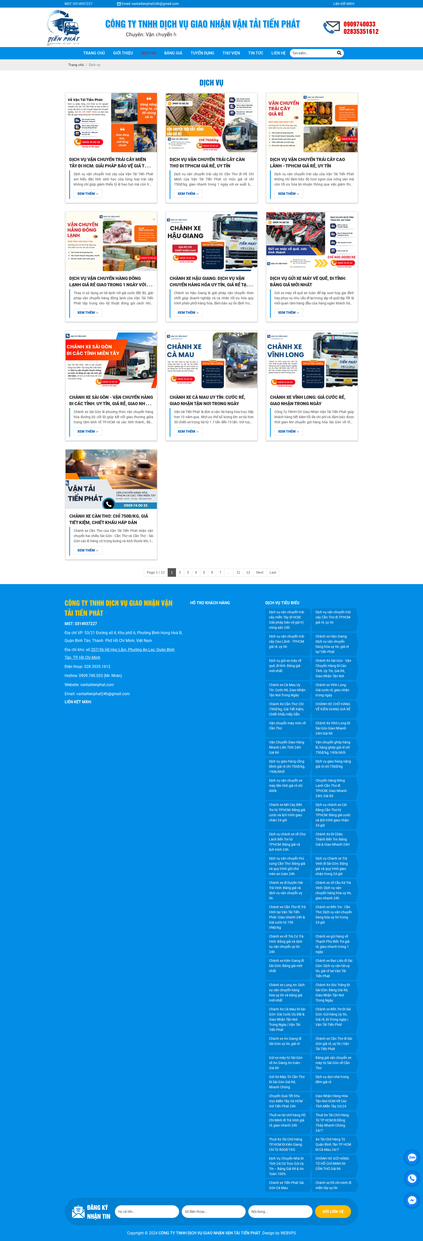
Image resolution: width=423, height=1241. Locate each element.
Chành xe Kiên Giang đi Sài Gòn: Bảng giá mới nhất (286, 966)
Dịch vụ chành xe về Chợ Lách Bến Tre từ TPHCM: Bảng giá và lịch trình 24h (287, 842)
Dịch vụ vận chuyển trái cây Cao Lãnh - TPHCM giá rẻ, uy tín (286, 641)
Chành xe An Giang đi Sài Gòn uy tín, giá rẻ (285, 1041)
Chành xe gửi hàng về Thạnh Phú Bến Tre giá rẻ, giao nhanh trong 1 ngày (333, 944)
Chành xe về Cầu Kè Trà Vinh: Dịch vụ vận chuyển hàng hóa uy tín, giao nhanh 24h (334, 890)
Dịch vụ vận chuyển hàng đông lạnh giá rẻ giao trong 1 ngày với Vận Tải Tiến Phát (107, 285)
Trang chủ (94, 53)
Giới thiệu (123, 53)
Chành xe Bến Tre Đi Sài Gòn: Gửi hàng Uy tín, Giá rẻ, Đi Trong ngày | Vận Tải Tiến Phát (333, 1017)
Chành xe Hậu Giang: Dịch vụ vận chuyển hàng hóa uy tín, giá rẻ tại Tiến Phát (209, 285)
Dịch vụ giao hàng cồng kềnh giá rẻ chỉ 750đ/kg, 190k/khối (287, 766)
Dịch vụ (148, 53)
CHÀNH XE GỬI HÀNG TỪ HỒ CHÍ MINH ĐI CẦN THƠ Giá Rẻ (332, 1163)
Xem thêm (86, 194)
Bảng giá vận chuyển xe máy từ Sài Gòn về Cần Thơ (333, 1063)
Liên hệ (278, 53)
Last (273, 572)
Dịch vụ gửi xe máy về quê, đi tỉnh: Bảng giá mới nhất (285, 666)
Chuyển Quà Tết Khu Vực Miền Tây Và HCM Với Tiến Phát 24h (286, 1101)
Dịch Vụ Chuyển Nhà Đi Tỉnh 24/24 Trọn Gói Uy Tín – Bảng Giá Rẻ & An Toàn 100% (286, 1166)
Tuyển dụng (202, 53)
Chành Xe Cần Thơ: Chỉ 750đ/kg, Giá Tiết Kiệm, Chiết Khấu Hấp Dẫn (286, 709)
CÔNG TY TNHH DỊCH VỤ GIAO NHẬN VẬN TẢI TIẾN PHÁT (209, 1233)
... (228, 572)
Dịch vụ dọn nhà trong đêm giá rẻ (332, 1079)
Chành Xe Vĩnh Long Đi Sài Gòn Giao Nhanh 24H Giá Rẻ (333, 728)
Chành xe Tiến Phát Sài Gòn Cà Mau (286, 1185)
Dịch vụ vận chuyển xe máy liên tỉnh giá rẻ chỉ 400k (285, 785)
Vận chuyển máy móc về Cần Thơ (287, 725)
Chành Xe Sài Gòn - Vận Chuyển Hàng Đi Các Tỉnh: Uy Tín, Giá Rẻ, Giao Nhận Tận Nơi (111, 404)
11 (238, 572)
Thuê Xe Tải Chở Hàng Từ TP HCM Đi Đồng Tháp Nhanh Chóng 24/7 (332, 1122)
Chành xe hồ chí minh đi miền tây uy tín (333, 1185)
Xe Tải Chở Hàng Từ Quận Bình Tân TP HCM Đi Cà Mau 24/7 (333, 1144)
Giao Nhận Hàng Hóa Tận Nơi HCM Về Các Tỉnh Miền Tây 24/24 (332, 1101)
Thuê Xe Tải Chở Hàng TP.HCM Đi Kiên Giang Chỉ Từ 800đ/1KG (285, 1144)
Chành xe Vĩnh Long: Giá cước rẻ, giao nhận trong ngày (332, 690)
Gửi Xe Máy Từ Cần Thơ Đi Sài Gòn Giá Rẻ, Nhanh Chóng (287, 1082)
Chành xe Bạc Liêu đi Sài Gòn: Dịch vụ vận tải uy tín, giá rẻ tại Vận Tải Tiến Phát (334, 968)
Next (259, 572)
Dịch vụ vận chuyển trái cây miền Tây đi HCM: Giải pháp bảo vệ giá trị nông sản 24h (109, 166)
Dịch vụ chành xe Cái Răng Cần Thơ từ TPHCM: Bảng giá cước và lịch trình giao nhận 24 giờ (333, 815)
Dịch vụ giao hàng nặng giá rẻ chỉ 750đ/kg (333, 763)
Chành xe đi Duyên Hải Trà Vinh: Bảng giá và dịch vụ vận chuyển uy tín (286, 890)
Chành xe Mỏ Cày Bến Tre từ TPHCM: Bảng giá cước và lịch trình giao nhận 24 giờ (287, 812)
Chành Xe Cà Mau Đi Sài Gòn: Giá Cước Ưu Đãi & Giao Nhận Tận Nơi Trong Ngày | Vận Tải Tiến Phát (287, 1019)
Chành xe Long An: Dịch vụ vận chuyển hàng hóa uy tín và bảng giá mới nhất (287, 992)
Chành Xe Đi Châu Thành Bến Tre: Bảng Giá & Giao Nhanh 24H (333, 839)
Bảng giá (173, 53)
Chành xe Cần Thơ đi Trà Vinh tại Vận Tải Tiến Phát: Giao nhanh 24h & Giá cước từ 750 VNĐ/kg (287, 917)
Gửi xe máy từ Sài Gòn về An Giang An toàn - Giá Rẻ (286, 1063)
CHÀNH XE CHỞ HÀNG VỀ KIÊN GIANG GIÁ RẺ (333, 706)
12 (248, 572)
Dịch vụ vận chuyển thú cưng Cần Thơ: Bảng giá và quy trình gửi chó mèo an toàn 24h (287, 866)
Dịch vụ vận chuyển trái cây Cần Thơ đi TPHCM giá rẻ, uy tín (333, 617)
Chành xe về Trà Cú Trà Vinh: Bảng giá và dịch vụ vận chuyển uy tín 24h (286, 944)
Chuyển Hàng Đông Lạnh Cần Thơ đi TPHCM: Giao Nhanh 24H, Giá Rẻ (331, 788)
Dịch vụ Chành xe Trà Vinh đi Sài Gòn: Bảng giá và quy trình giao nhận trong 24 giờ (332, 866)
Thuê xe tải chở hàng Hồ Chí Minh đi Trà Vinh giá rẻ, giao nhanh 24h (287, 1120)
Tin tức (255, 53)
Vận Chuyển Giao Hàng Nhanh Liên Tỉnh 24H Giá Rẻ (286, 747)
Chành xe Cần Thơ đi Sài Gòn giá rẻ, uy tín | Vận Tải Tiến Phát (334, 1044)
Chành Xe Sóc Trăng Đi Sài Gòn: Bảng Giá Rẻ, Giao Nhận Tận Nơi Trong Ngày (333, 992)
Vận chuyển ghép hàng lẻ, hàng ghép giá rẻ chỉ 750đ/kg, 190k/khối (333, 747)
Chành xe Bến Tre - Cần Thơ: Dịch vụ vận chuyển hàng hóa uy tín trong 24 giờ (334, 914)
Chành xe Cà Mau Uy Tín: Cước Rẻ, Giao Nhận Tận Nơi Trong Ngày (287, 690)
